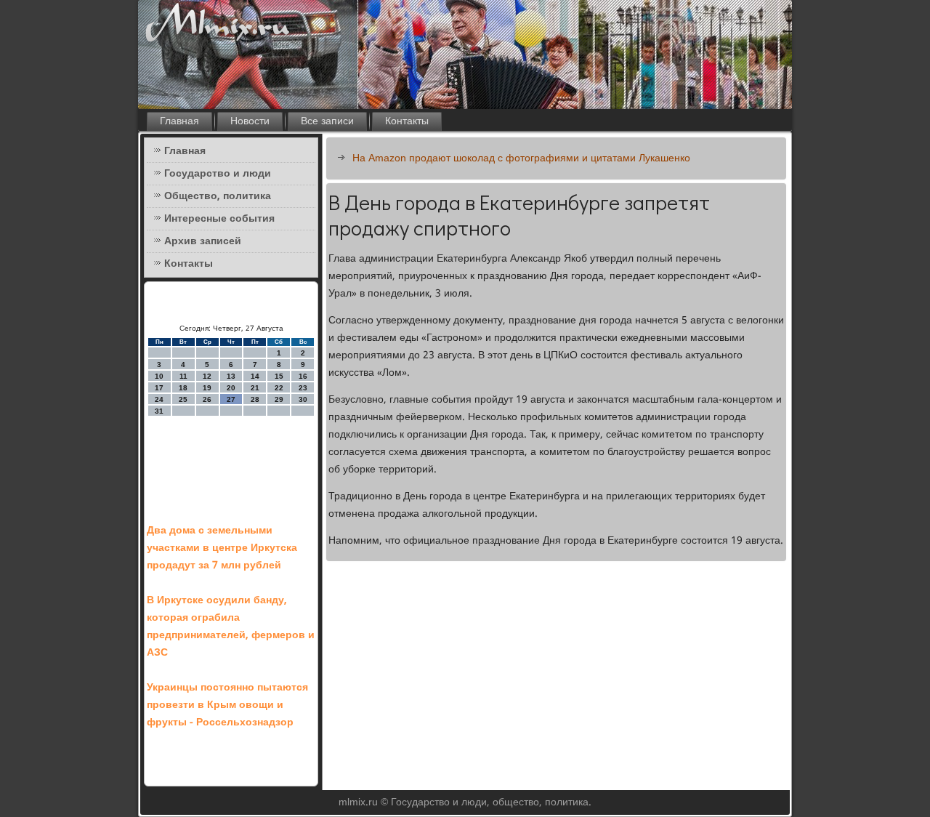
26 (207, 399)
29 (279, 399)
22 (279, 388)
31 (159, 411)
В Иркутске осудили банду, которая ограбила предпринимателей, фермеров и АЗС (231, 626)
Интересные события (219, 219)
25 (183, 399)
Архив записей (202, 241)
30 (303, 399)
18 (183, 388)
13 (231, 376)
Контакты (407, 121)
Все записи (327, 121)
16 (303, 376)
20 (231, 388)
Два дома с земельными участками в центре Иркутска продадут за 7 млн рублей (222, 548)
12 (207, 376)
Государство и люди (217, 173)
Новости (250, 121)
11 (183, 376)
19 (207, 388)
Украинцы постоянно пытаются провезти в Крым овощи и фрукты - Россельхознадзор (227, 705)
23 (303, 388)
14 (255, 376)
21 (255, 388)
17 (159, 388)
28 (255, 399)
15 (279, 376)
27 (231, 399)
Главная (179, 121)
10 (159, 376)
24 (159, 399)
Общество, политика (217, 196)
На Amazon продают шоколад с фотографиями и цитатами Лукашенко (521, 158)
